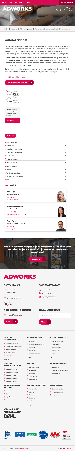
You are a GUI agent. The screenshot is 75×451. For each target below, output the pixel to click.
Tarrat (30, 363)
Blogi (10, 2)
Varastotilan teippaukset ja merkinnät (46, 29)
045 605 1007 (11, 226)
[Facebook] (6, 304)
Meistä (4, 2)
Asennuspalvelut (12, 412)
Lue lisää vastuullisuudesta (15, 77)
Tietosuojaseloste (23, 448)
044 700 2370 (11, 197)
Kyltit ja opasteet (59, 337)
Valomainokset (11, 409)
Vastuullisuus (19, 2)
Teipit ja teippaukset (26, 29)
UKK (28, 2)
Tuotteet (14, 29)
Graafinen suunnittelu (10, 416)
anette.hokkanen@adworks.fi (16, 214)
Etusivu (6, 29)
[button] (71, 15)
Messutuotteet (34, 337)
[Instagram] (10, 304)
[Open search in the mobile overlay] (56, 9)
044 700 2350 (11, 212)
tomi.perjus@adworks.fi (14, 229)
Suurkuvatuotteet (36, 385)
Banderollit (56, 385)
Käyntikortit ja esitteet (12, 386)
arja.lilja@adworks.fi (13, 199)
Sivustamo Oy (67, 448)
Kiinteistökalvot (58, 363)
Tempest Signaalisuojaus (12, 364)
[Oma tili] (60, 9)
